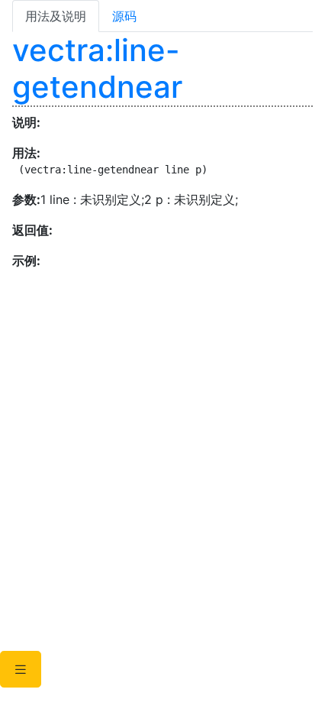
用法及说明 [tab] (55, 16)
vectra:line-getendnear (97, 68)
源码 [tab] (124, 16)
